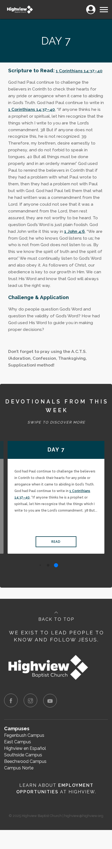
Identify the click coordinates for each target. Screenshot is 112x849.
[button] (40, 565)
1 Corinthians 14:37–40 (79, 70)
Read (56, 541)
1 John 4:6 (74, 231)
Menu (103, 6)
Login (90, 6)
